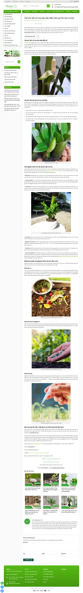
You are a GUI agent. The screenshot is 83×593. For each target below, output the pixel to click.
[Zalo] (2, 590)
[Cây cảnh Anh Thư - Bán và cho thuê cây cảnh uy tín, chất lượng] (13, 6)
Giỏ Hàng (74, 11)
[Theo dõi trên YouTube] (77, 1)
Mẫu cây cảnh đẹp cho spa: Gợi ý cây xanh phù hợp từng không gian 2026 (12, 100)
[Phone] (2, 583)
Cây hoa (6, 28)
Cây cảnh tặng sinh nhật (9, 23)
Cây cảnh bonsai (8, 21)
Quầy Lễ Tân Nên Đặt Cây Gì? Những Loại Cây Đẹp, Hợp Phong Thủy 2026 (32, 512)
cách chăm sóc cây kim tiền (51, 170)
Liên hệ (27, 1)
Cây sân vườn (7, 38)
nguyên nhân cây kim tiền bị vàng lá (68, 256)
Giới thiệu (15, 1)
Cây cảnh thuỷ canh (8, 19)
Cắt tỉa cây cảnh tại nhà (9, 79)
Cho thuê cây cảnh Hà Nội (10, 70)
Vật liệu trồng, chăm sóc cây (10, 45)
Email (43, 553)
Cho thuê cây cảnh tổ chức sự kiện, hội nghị (11, 73)
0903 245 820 (12, 582)
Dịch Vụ (42, 11)
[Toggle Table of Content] (36, 36)
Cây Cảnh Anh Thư (38, 443)
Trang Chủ (27, 11)
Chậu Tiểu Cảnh (8, 42)
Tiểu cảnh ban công (8, 82)
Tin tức (21, 1)
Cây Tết (6, 35)
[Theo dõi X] (73, 1)
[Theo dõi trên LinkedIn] (76, 1)
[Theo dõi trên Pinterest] (74, 1)
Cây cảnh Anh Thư (41, 20)
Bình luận (25, 542)
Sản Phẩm (34, 11)
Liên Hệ (68, 11)
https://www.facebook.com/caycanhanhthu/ (39, 452)
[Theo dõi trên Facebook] (69, 1)
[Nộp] (48, 5)
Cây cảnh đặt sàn (8, 14)
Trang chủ (8, 1)
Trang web (63, 553)
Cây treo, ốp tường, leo (9, 30)
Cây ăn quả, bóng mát (9, 33)
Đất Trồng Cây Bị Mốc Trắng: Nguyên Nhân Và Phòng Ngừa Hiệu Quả (50, 489)
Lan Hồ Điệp (7, 26)
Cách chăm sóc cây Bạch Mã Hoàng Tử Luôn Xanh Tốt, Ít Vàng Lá (50, 512)
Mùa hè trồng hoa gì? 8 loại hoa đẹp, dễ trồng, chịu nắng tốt (11, 95)
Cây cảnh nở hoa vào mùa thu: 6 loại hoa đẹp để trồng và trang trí (11, 91)
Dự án (48, 11)
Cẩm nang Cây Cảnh (57, 11)
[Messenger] (2, 587)
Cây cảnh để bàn (8, 16)
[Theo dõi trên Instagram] (71, 1)
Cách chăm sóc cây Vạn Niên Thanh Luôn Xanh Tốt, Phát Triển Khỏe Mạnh (68, 489)
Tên (24, 553)
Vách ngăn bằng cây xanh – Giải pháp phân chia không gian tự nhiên (12, 105)
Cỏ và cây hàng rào (8, 40)
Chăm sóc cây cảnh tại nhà (10, 76)
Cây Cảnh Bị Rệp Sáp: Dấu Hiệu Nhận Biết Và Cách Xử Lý (11, 109)
